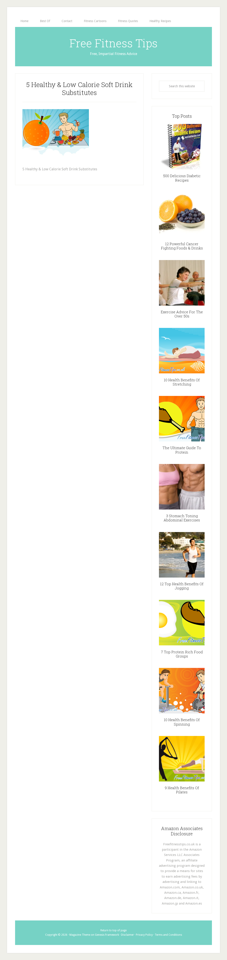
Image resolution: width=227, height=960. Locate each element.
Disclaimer (127, 934)
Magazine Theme (79, 934)
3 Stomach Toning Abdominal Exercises (182, 517)
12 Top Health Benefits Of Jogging (182, 586)
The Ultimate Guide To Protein (181, 449)
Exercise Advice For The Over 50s (182, 314)
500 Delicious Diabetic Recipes (182, 177)
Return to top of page (113, 930)
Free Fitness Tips (113, 43)
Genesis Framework (107, 934)
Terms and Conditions (168, 934)
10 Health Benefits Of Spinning (182, 721)
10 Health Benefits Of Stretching (182, 382)
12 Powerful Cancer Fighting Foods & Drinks (182, 245)
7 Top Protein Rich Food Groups (182, 654)
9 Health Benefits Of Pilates (182, 789)
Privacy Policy (144, 934)
